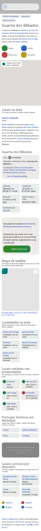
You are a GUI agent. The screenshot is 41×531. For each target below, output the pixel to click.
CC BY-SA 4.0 (18, 521)
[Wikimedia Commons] (14, 230)
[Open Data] (9, 220)
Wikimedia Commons (22, 226)
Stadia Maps (8, 313)
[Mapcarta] (5, 7)
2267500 (6, 210)
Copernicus (10, 315)
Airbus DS (18, 313)
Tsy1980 (29, 524)
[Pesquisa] (36, 6)
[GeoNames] (5, 230)
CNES (25, 313)
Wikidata (7, 226)
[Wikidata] (9, 230)
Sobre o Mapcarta (9, 519)
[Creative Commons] (29, 514)
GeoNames (30, 223)
